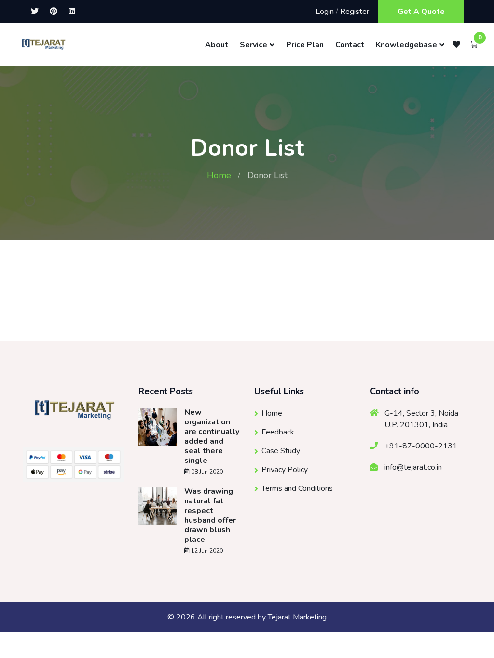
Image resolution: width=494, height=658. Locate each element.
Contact (349, 44)
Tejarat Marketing (297, 617)
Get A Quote (421, 11)
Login (325, 11)
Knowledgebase (406, 44)
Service (253, 44)
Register (354, 11)
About (216, 44)
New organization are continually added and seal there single (211, 436)
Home (219, 175)
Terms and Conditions (297, 488)
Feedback (277, 432)
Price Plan (305, 44)
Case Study (280, 451)
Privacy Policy (284, 469)
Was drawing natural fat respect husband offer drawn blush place (210, 515)
